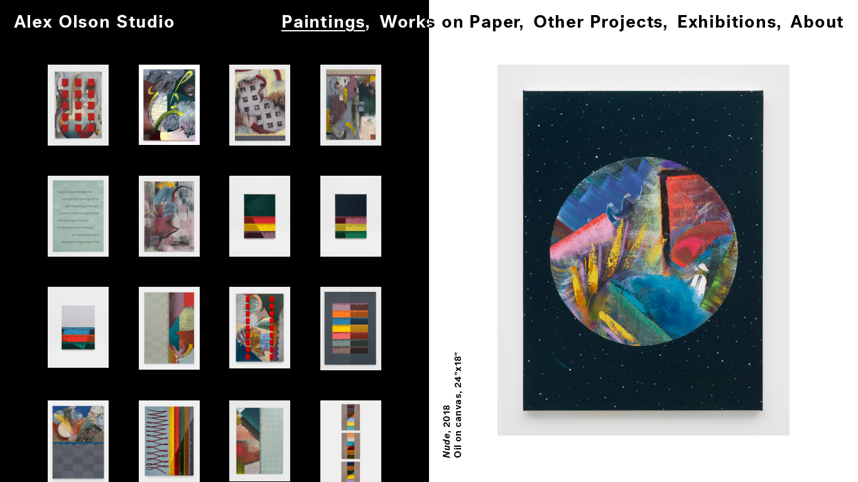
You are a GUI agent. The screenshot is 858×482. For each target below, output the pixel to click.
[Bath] (259, 440)
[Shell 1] (259, 216)
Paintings (323, 22)
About (817, 22)
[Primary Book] (350, 328)
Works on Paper (449, 22)
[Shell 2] (350, 216)
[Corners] (169, 328)
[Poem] (78, 216)
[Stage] (259, 105)
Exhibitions (726, 22)
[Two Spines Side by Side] (259, 327)
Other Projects (598, 22)
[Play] (350, 105)
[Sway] (169, 441)
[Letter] (169, 105)
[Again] (78, 105)
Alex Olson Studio (94, 22)
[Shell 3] (78, 327)
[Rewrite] (169, 216)
